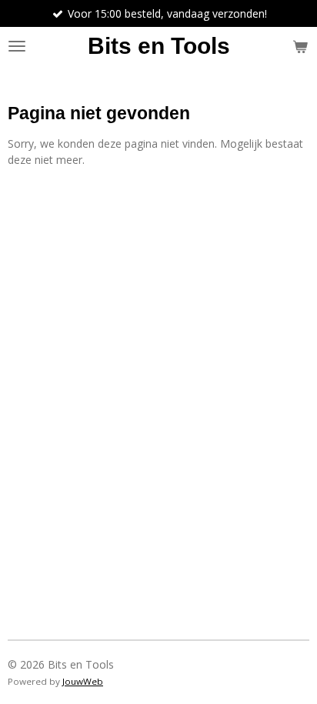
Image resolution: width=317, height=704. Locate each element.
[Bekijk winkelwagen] (300, 46)
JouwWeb (82, 681)
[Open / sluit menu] (17, 46)
